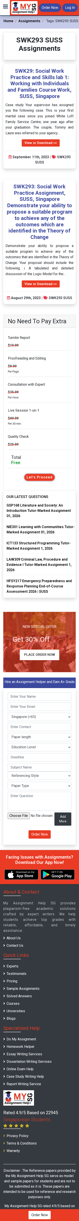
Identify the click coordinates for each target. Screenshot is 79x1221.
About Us (14, 938)
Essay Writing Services (24, 1054)
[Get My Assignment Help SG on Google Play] (58, 874)
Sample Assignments (23, 989)
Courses (13, 1003)
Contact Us (15, 945)
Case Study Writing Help (25, 1076)
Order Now (50, 7)
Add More (62, 819)
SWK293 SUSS (60, 298)
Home (8, 21)
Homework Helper (20, 1047)
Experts (12, 966)
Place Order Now (39, 655)
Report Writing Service (24, 1084)
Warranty (13, 1151)
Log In (70, 7)
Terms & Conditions (22, 1143)
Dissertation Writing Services (29, 1061)
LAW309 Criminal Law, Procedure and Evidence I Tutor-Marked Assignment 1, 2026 (39, 564)
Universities (16, 1011)
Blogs (11, 1018)
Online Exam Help (20, 1069)
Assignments (29, 21)
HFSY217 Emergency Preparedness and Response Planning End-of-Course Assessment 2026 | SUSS (39, 586)
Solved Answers (19, 996)
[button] (5, 7)
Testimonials (16, 974)
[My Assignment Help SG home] (24, 7)
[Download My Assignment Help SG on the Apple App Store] (21, 874)
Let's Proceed (39, 477)
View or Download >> (41, 143)
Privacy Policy (18, 1136)
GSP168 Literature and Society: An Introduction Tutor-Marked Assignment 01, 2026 (39, 510)
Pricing (12, 981)
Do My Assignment (21, 1039)
